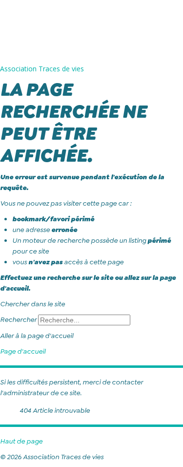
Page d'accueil (22, 351)
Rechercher (18, 319)
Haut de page (21, 441)
